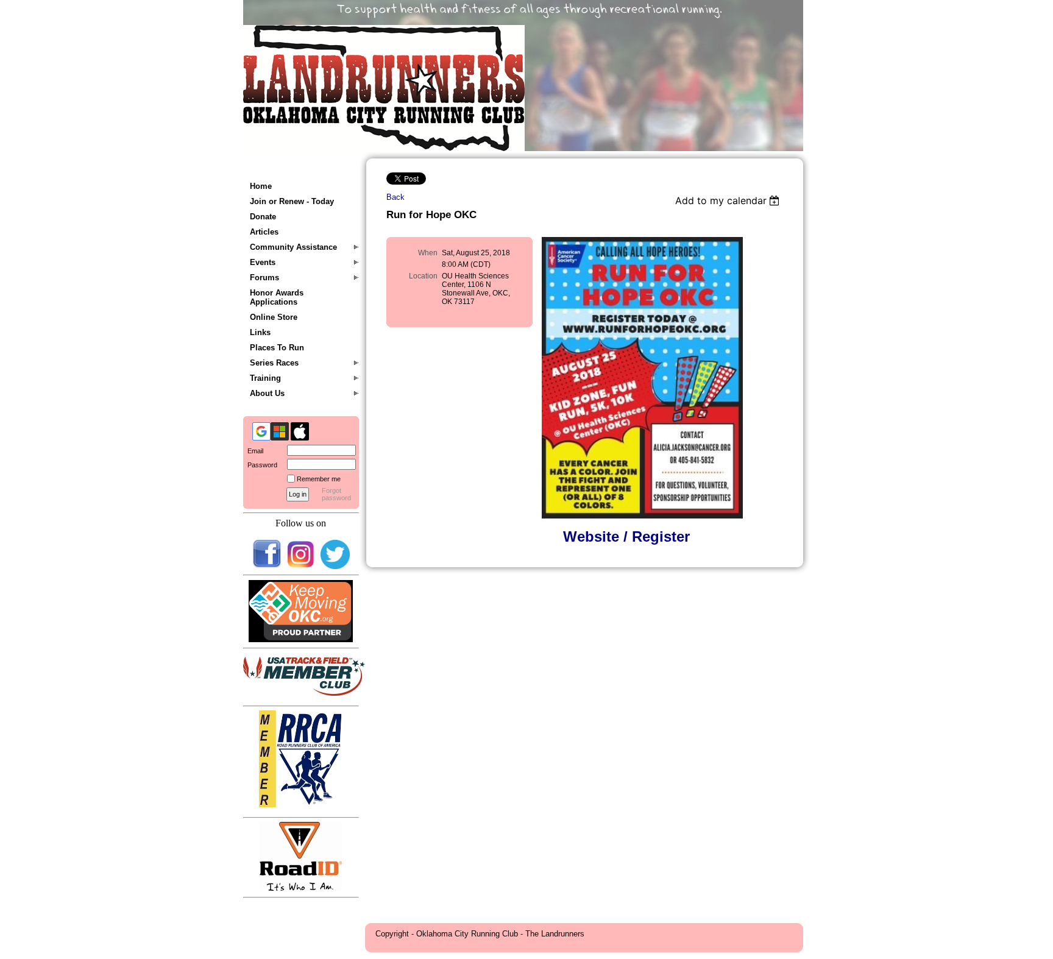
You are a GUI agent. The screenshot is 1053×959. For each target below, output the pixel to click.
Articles (264, 231)
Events (262, 262)
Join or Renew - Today (292, 201)
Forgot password (336, 494)
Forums (264, 277)
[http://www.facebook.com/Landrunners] (267, 566)
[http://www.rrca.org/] (300, 804)
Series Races (274, 362)
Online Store (273, 317)
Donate (263, 216)
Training (265, 378)
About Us (267, 393)
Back (395, 197)
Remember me (319, 479)
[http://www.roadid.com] (301, 888)
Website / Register (626, 536)
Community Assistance (293, 247)
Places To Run (277, 347)
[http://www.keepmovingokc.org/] (301, 639)
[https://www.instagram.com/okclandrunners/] (301, 566)
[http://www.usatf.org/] (304, 693)
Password (260, 465)
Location (423, 276)
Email (253, 451)
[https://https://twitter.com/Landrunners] (335, 566)
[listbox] (729, 200)
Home (261, 186)
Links (260, 332)
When (428, 253)
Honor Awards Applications (276, 297)
